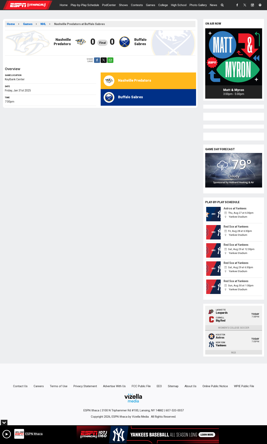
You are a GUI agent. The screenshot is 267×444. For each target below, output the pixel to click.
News (213, 5)
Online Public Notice (215, 386)
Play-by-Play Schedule (85, 5)
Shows (123, 5)
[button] (222, 5)
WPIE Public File (244, 386)
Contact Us (20, 386)
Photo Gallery (198, 5)
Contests (137, 5)
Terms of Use (58, 386)
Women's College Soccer (233, 327)
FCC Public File (141, 386)
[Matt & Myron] (233, 56)
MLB (233, 352)
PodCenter (109, 5)
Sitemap (173, 386)
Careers (39, 386)
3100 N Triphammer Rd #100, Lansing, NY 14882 (132, 410)
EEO (159, 386)
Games (150, 5)
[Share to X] (104, 60)
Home (64, 5)
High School (178, 5)
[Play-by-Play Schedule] (213, 214)
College (163, 5)
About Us (190, 386)
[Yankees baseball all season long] (148, 434)
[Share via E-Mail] (110, 60)
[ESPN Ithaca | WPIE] (30, 4)
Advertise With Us (114, 386)
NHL (43, 24)
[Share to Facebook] (97, 60)
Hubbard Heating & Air (241, 182)
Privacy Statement (85, 386)
